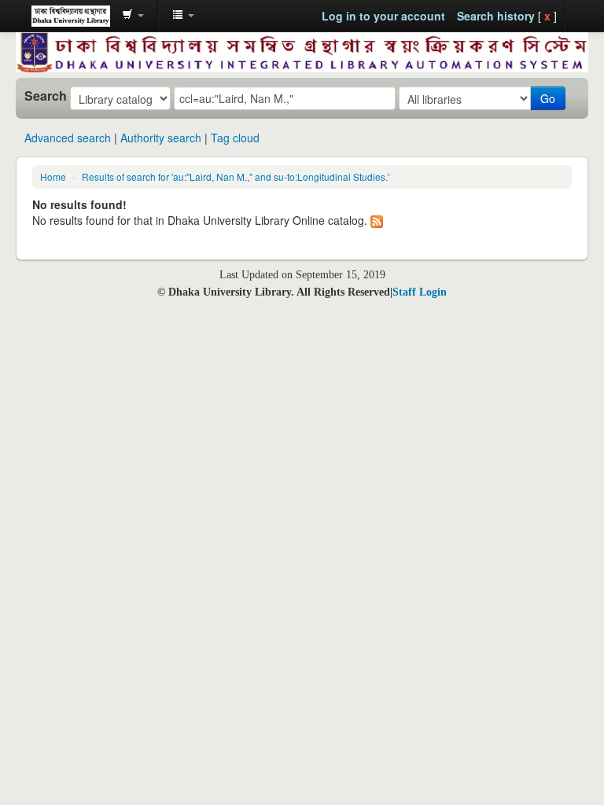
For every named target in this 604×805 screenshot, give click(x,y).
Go (547, 98)
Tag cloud (235, 137)
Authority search (160, 137)
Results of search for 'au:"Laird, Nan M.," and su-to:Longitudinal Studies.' (235, 176)
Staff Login (419, 292)
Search (45, 96)
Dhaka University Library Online (70, 15)
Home (53, 176)
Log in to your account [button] (383, 16)
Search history (496, 16)
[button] (133, 15)
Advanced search (67, 137)
